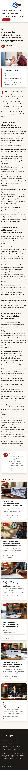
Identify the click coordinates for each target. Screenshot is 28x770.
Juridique (12, 10)
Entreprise (5, 16)
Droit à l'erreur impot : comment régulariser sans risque (11, 705)
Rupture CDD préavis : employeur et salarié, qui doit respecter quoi (11, 584)
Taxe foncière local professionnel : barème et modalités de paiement (12, 664)
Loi (8, 13)
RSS (19, 749)
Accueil (4, 10)
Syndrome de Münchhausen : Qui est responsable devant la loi (12, 503)
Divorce (13, 16)
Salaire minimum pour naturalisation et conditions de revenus (11, 624)
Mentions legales (12, 749)
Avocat (19, 10)
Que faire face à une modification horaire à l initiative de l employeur (12, 544)
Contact (6, 19)
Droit (4, 13)
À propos (21, 16)
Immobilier (14, 13)
